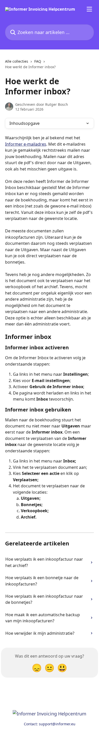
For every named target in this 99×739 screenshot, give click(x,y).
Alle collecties (16, 61)
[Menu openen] (89, 9)
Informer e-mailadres (25, 144)
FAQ (37, 61)
